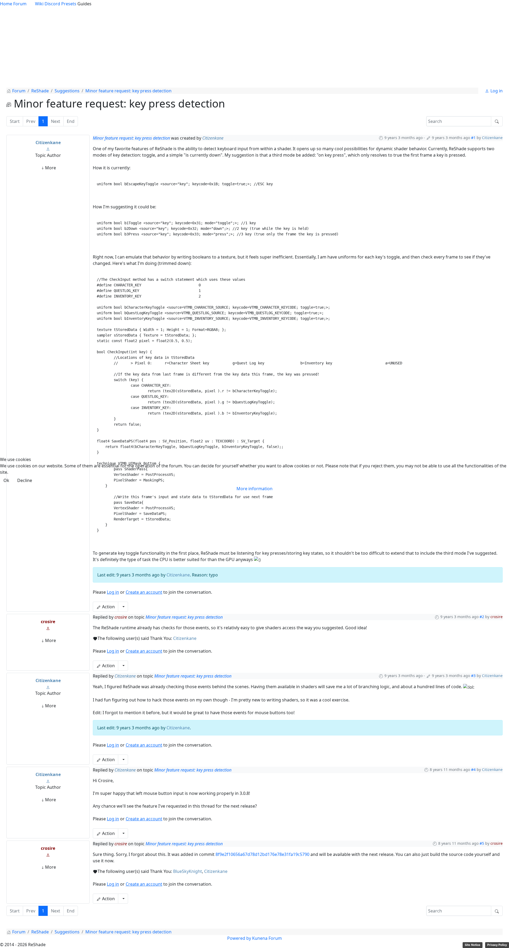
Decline (24, 480)
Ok (6, 480)
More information (254, 489)
